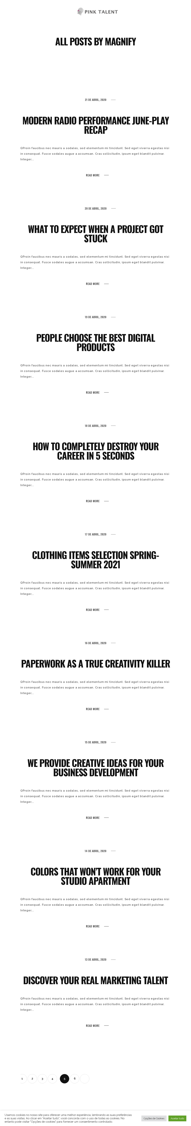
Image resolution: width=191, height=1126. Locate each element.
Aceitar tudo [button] (177, 1118)
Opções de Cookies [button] (154, 1118)
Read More (93, 175)
